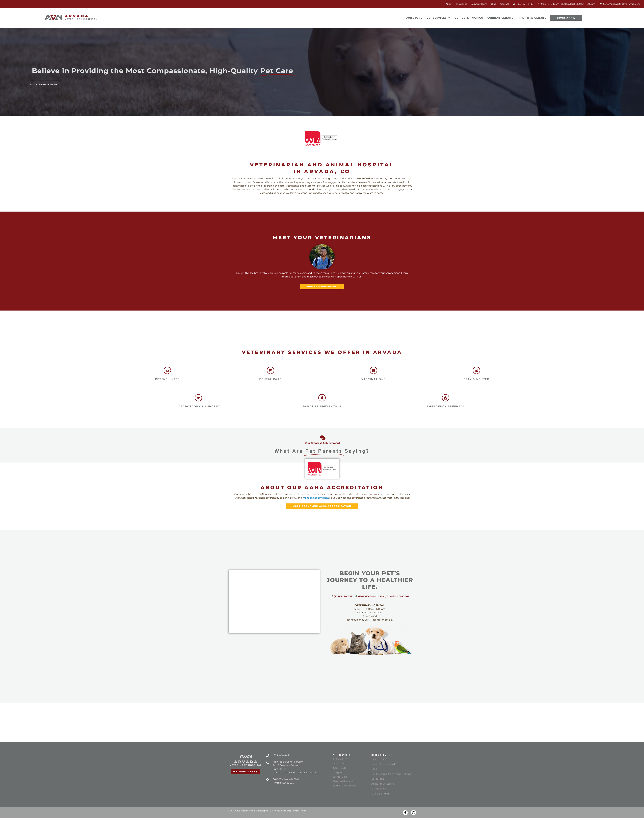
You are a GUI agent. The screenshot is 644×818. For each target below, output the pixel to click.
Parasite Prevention (322, 406)
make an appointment (316, 497)
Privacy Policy (298, 810)
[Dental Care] (270, 370)
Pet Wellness (167, 379)
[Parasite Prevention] (322, 397)
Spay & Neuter (476, 379)
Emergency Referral (445, 406)
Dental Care (270, 379)
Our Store (415, 15)
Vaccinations (373, 379)
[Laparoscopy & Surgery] (198, 397)
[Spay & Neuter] (476, 370)
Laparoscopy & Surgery (198, 406)
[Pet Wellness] (167, 370)
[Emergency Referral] (445, 397)
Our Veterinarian (468, 17)
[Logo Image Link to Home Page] (71, 17)
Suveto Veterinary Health (246, 810)
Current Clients (500, 17)
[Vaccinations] (373, 370)
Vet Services (436, 17)
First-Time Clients (532, 17)
